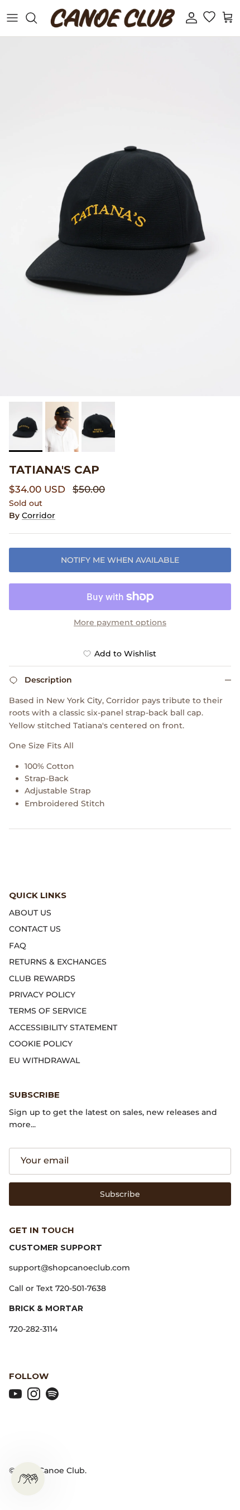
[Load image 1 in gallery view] (120, 216)
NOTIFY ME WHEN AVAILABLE (120, 560)
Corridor (38, 515)
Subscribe (120, 1194)
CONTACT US (35, 929)
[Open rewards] (28, 1479)
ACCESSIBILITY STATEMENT (63, 1027)
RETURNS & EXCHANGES (58, 962)
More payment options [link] (120, 622)
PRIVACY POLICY (42, 995)
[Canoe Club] (112, 18)
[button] (191, 18)
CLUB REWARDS (42, 978)
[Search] (37, 18)
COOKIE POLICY (41, 1044)
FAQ (17, 946)
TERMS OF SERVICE (48, 1011)
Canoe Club (62, 1470)
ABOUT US (30, 913)
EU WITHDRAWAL (44, 1060)
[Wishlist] (209, 18)
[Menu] (12, 18)
